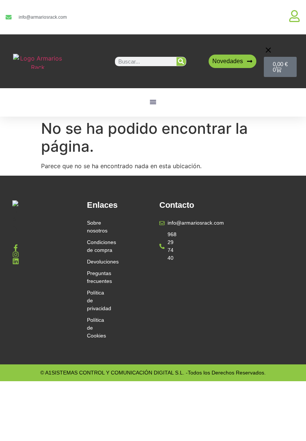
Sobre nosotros (96, 227)
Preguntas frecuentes (96, 277)
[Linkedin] (15, 261)
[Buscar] (181, 61)
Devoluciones (96, 262)
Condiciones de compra (96, 246)
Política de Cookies (96, 328)
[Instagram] (15, 254)
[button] (153, 102)
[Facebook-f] (15, 247)
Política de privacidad (96, 300)
